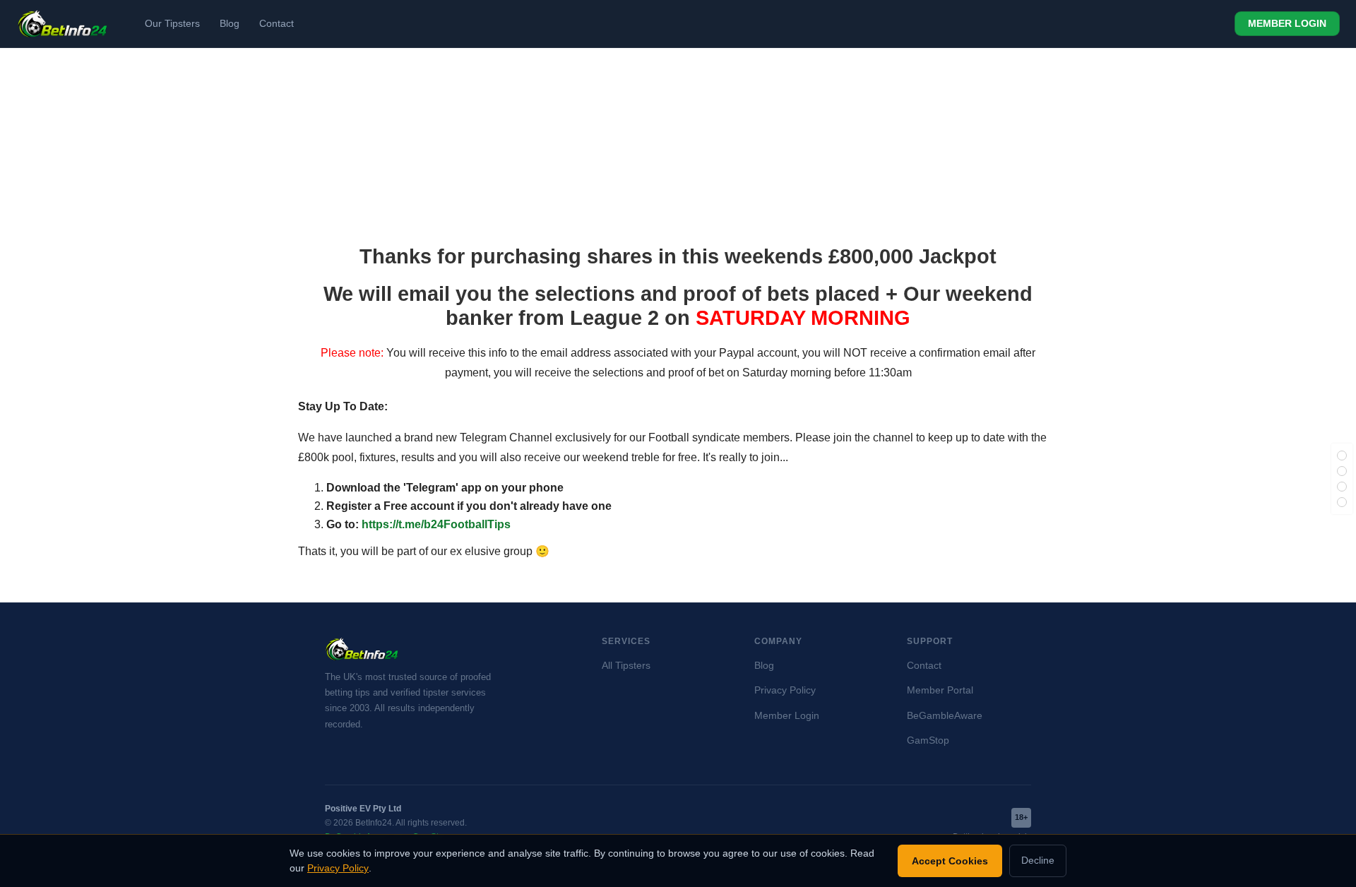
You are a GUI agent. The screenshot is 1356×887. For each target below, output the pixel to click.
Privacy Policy (785, 690)
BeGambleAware (944, 715)
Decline (1037, 860)
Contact (276, 23)
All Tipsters (626, 665)
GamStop (928, 740)
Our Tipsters (172, 23)
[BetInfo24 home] (62, 24)
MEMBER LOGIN (1287, 23)
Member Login (786, 715)
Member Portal (940, 690)
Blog (229, 23)
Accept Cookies (950, 861)
